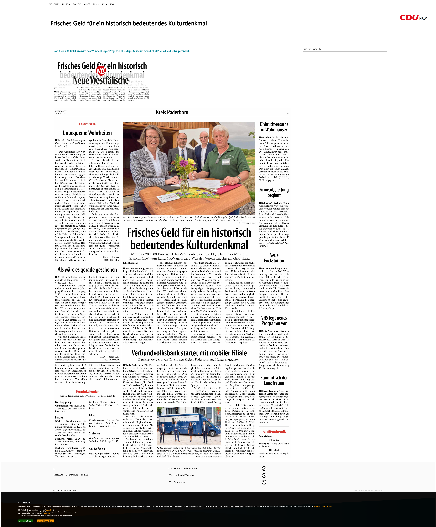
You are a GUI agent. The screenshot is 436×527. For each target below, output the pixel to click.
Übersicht (49, 510)
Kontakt (85, 475)
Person (66, 4)
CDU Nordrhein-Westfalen (181, 475)
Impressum (58, 475)
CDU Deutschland (177, 482)
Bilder (86, 4)
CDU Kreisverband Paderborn (182, 468)
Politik (77, 4)
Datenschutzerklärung (323, 506)
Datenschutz (72, 475)
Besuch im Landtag (103, 4)
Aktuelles (54, 4)
